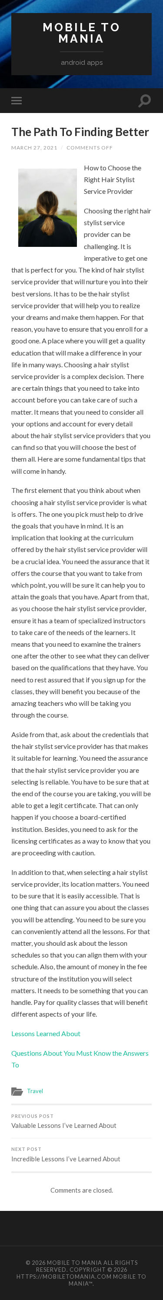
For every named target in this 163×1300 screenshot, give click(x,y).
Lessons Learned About (45, 1033)
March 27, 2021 (34, 147)
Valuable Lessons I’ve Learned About (63, 1122)
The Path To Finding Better (80, 132)
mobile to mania (82, 32)
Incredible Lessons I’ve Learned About (65, 1155)
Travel (35, 1090)
